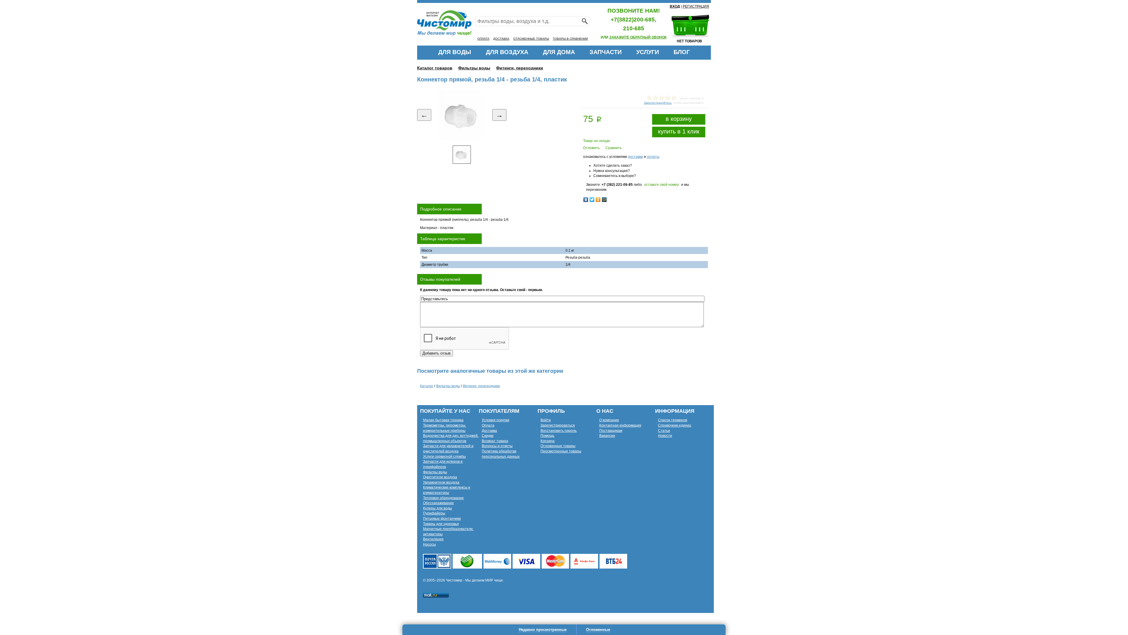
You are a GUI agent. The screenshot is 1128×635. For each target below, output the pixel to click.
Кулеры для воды (437, 508)
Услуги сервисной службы (444, 456)
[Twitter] (592, 199)
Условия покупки (495, 420)
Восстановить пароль (558, 431)
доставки (635, 157)
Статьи (664, 431)
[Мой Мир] (604, 199)
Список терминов (672, 420)
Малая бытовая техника (443, 420)
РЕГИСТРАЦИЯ (696, 6)
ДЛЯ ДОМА (559, 52)
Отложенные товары (557, 446)
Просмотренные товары (560, 451)
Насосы (429, 544)
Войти (545, 420)
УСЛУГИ (647, 52)
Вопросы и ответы (497, 446)
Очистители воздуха (440, 477)
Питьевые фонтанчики (442, 519)
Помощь (547, 436)
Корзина (547, 441)
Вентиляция (433, 539)
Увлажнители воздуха (441, 482)
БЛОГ (682, 52)
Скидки (488, 436)
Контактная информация (620, 425)
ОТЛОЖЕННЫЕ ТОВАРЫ (531, 38)
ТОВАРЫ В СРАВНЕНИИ (570, 38)
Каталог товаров (434, 68)
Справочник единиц (674, 425)
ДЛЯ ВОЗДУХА (507, 52)
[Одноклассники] (598, 199)
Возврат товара (495, 441)
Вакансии (607, 436)
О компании (609, 420)
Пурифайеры (434, 513)
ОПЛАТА (483, 38)
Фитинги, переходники (519, 68)
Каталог (426, 386)
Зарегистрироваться (557, 425)
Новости (665, 436)
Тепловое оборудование (443, 498)
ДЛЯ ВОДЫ (454, 52)
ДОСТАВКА (501, 38)
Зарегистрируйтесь (658, 102)
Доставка (489, 431)
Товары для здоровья (441, 524)
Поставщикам (610, 431)
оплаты (653, 157)
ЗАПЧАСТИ (606, 52)
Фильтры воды (474, 68)
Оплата (488, 425)
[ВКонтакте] (586, 199)
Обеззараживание (438, 503)
